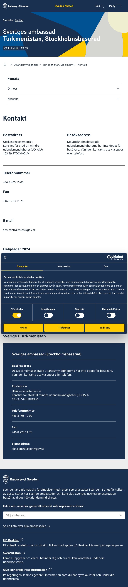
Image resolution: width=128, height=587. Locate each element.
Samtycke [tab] (22, 266)
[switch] (48, 315)
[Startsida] (6, 65)
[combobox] (64, 515)
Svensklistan (12, 553)
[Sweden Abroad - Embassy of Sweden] (18, 6)
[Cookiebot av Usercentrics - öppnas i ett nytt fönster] (110, 257)
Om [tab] (106, 266)
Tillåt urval (64, 327)
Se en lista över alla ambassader (24, 526)
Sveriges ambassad (51, 35)
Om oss (12, 88)
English (19, 20)
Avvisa (23, 327)
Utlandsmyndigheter (26, 64)
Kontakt (13, 78)
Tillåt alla (105, 327)
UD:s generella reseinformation (25, 570)
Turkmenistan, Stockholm (58, 64)
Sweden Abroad (64, 6)
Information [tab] (64, 266)
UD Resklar (11, 540)
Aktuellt (12, 99)
